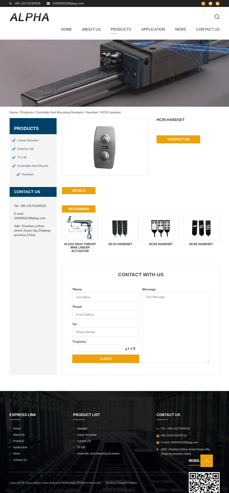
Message (149, 289)
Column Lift (25, 149)
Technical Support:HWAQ (121, 483)
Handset (92, 112)
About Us (91, 29)
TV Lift (21, 157)
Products (121, 29)
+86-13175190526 (27, 3)
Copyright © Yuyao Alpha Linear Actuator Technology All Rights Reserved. (55, 483)
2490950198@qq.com (68, 3)
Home (66, 29)
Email (77, 306)
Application (153, 29)
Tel (74, 324)
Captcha (79, 341)
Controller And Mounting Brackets (59, 112)
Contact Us (208, 29)
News (180, 29)
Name (77, 289)
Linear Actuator (28, 140)
